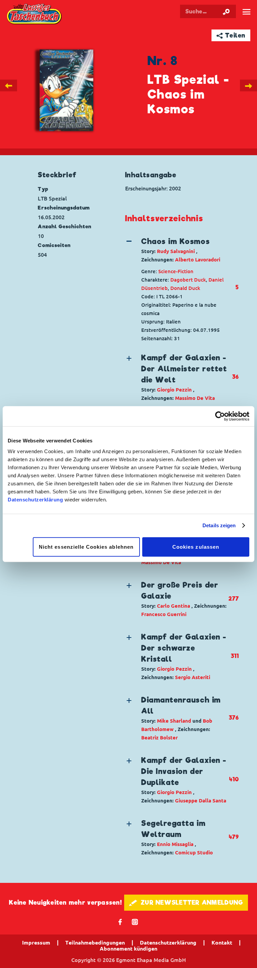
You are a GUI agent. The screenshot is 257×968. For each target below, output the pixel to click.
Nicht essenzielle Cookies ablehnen (86, 546)
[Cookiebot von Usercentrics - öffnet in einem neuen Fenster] (220, 416)
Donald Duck (185, 288)
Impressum (36, 943)
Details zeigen (219, 525)
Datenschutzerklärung (35, 499)
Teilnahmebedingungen (95, 943)
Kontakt (221, 943)
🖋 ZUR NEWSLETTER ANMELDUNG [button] (186, 902)
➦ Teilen (231, 35)
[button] (176, 250)
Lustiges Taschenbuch (35, 14)
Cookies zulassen (195, 546)
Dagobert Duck (188, 280)
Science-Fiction (175, 271)
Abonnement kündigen (128, 949)
